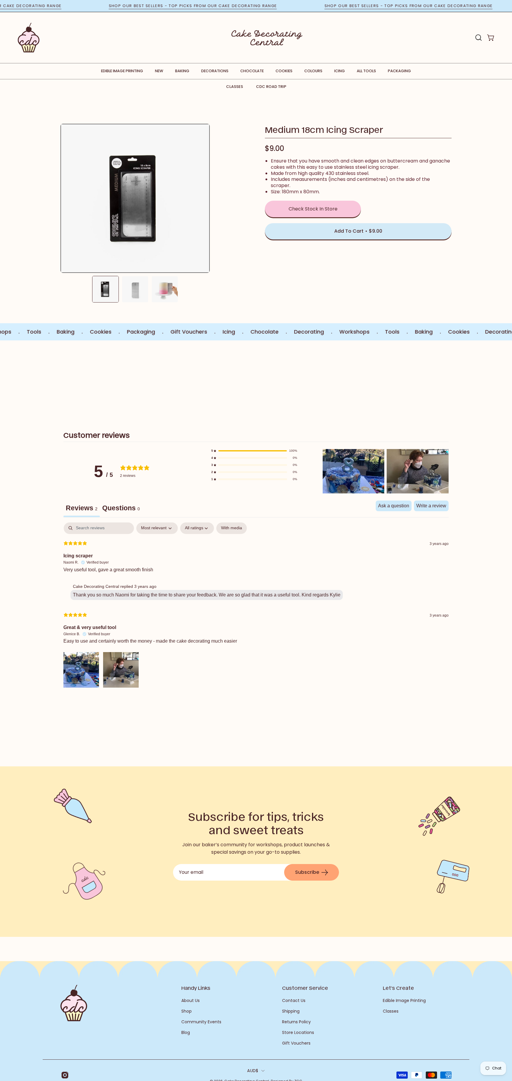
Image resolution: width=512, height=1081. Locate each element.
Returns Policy (296, 1022)
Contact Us (293, 1000)
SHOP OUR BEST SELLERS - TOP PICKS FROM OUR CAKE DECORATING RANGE (217, 6)
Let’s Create (398, 988)
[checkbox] (231, 528)
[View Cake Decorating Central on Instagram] (63, 1075)
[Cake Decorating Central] (267, 38)
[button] (478, 37)
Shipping (291, 1011)
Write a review (431, 505)
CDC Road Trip (271, 86)
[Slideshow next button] (416, 379)
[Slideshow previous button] (95, 379)
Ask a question (393, 505)
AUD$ (252, 1071)
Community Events (201, 1022)
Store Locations (298, 1032)
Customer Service (305, 988)
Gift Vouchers (296, 1043)
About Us (190, 1000)
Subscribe (307, 872)
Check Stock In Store (313, 208)
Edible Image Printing (404, 1000)
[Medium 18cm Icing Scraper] (105, 289)
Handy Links (195, 988)
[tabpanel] (256, 605)
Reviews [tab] (81, 508)
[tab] (121, 509)
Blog (185, 1032)
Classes (234, 86)
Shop (186, 1011)
